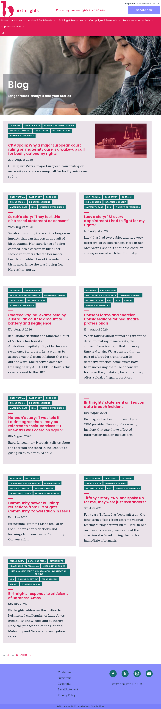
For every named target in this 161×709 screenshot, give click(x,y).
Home (4, 20)
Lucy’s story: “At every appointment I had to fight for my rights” (114, 221)
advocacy (15, 478)
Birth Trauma (17, 197)
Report (128, 300)
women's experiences (22, 136)
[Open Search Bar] (3, 33)
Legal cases (41, 131)
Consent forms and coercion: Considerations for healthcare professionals (111, 319)
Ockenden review (28, 579)
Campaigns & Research (103, 20)
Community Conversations (25, 483)
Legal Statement (68, 689)
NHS (33, 207)
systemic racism (44, 488)
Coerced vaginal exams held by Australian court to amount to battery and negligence (37, 319)
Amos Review (17, 561)
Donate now (144, 10)
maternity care (61, 131)
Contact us (64, 672)
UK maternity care (20, 493)
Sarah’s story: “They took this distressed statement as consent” (38, 218)
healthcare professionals (59, 125)
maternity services (54, 566)
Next (25, 655)
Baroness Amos (37, 561)
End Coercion (32, 125)
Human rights (52, 483)
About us (16, 20)
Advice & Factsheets (40, 20)
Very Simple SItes (95, 706)
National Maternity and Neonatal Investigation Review (39, 572)
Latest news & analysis (136, 20)
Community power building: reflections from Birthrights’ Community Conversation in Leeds (39, 507)
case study (35, 197)
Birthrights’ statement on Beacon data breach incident (114, 404)
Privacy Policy (66, 695)
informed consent (20, 131)
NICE (118, 300)
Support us (64, 678)
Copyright (64, 683)
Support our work (11, 26)
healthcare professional (24, 566)
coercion (15, 125)
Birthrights (32, 478)
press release (50, 579)
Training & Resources (71, 20)
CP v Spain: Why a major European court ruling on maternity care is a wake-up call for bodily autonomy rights (46, 149)
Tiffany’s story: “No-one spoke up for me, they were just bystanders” (115, 500)
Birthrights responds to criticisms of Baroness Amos (38, 595)
